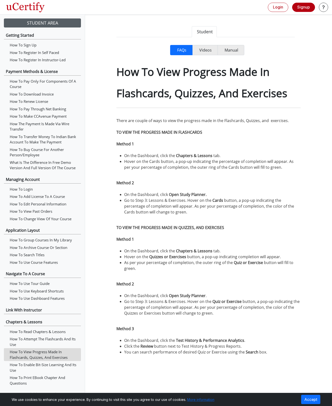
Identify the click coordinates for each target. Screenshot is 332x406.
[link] (25, 7)
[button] (323, 7)
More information (200, 399)
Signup (303, 7)
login (278, 7)
